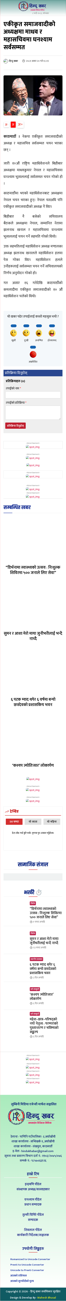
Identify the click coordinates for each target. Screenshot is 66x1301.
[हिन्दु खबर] (6, 61)
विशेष (33, 903)
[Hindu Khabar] (33, 6)
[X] (33, 1129)
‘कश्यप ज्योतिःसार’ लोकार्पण (33, 765)
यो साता (33, 821)
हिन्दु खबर (13, 61)
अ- (6, 124)
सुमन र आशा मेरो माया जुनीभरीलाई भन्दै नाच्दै (33, 636)
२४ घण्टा (14, 821)
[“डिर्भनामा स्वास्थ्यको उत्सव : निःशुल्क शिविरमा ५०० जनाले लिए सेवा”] (33, 539)
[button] (59, 6)
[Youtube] (41, 1129)
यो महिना (52, 821)
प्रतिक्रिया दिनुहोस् (15, 426)
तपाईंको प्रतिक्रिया (16, 403)
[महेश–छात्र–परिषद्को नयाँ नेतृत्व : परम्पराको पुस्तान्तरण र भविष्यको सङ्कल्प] (15, 1024)
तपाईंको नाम (13, 388)
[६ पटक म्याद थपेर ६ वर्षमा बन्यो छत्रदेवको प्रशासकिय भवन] (33, 671)
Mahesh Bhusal (46, 1297)
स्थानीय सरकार (36, 959)
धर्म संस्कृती (35, 989)
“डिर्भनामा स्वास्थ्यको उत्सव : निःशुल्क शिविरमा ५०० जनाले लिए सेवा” (33, 570)
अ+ (20, 124)
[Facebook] (25, 1129)
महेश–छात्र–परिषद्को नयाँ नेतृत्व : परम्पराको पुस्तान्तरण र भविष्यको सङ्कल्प (44, 1025)
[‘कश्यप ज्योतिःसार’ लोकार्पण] (33, 737)
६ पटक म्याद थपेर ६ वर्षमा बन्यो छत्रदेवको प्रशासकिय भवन (33, 702)
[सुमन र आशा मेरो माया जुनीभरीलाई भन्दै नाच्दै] (33, 605)
